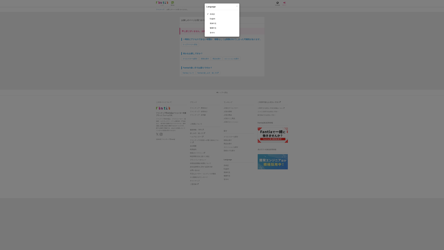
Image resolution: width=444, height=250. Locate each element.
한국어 (212, 33)
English (212, 19)
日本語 (212, 14)
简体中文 (213, 23)
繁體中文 (213, 28)
